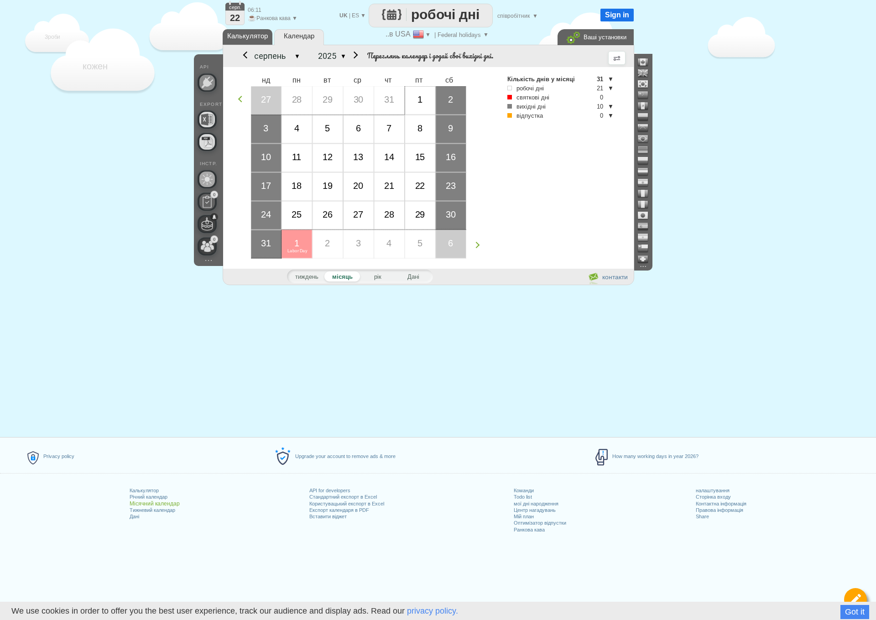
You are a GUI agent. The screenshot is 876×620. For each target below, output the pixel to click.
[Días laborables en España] (646, 226)
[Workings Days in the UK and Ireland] (646, 73)
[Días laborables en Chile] (646, 248)
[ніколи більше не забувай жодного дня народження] (207, 224)
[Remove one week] (242, 98)
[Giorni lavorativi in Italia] (646, 204)
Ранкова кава (529, 529)
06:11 (254, 10)
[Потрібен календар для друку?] (207, 141)
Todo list (523, 497)
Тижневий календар (152, 510)
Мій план (524, 516)
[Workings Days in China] (646, 94)
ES (355, 15)
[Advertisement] (428, 359)
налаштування (713, 490)
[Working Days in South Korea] (646, 83)
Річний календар (148, 497)
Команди (524, 490)
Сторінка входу (713, 497)
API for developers (329, 490)
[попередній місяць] (244, 56)
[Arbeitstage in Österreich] (646, 171)
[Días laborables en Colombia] (646, 116)
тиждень (306, 276)
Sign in (617, 15)
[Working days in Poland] (646, 160)
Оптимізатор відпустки (540, 523)
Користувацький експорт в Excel (346, 503)
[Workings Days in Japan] (646, 215)
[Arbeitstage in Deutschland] (646, 149)
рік (377, 276)
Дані (134, 516)
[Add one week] (479, 244)
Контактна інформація (721, 503)
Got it (855, 611)
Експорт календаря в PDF (339, 510)
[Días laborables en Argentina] (646, 237)
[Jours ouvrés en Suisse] (646, 259)
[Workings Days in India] (646, 182)
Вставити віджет (328, 516)
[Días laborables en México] (646, 105)
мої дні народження (536, 503)
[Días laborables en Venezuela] (646, 127)
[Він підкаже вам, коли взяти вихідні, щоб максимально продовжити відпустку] (207, 179)
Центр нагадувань (535, 510)
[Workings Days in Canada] (646, 62)
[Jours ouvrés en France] (646, 193)
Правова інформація (719, 510)
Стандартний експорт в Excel (343, 497)
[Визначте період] (855, 599)
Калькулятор (144, 490)
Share (702, 516)
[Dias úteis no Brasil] (646, 138)
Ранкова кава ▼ (272, 18)
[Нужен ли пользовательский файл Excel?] (207, 119)
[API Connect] (207, 82)
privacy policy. (432, 610)
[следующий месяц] (354, 56)
